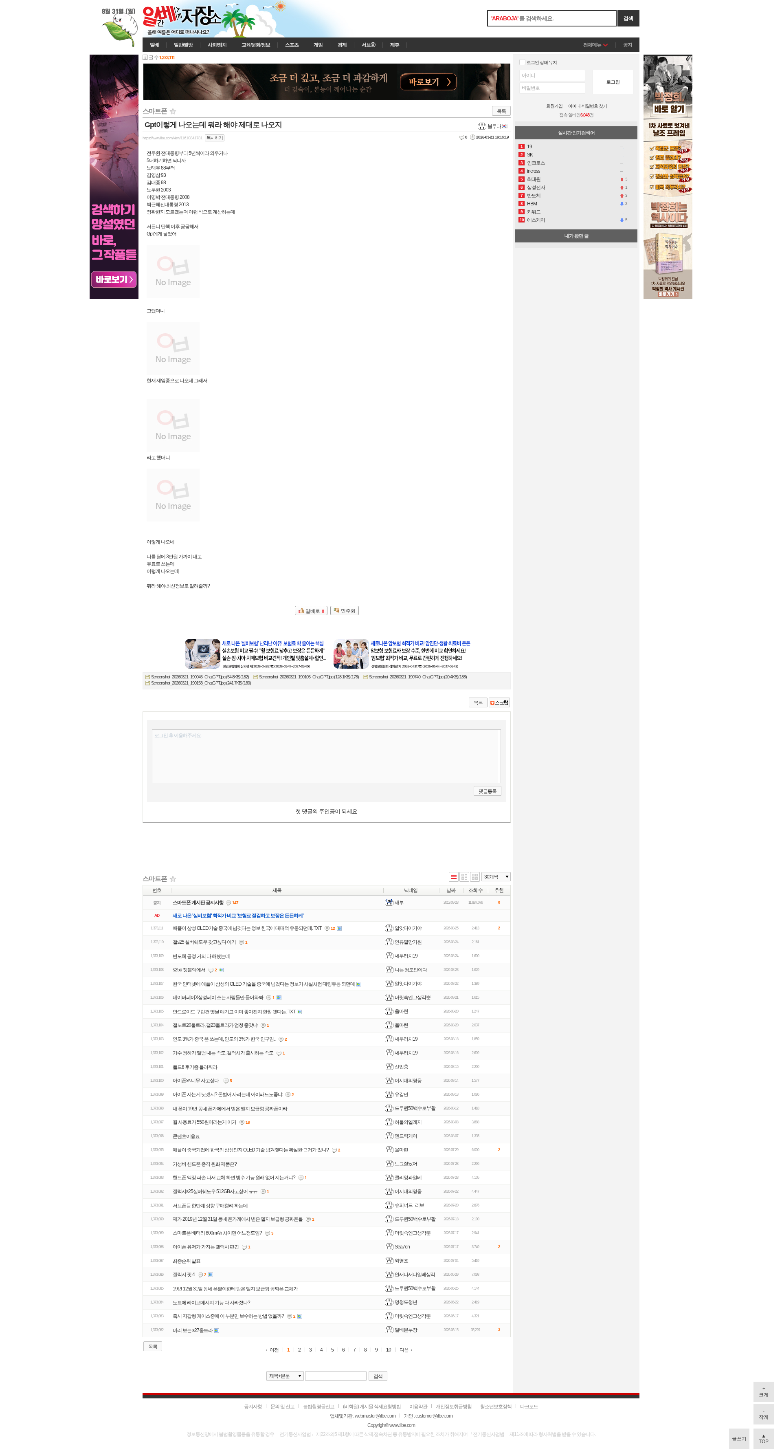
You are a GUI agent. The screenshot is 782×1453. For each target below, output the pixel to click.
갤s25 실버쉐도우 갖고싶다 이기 (204, 942)
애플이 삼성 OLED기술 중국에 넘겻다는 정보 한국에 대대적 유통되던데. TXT (247, 928)
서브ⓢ (368, 45)
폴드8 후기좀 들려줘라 (195, 1067)
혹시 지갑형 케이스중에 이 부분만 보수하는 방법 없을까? (228, 1316)
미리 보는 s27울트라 (193, 1330)
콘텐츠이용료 (186, 1136)
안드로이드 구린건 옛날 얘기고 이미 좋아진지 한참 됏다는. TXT (234, 1012)
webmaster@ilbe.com (375, 1416)
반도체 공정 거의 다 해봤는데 (201, 956)
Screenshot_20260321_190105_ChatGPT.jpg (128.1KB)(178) (309, 676)
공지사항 (253, 1406)
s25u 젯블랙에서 (189, 970)
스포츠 (292, 45)
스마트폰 (155, 111)
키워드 (533, 212)
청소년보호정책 (496, 1406)
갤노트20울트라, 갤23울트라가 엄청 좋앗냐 (215, 1025)
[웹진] (464, 877)
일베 (154, 45)
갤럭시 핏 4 (184, 1274)
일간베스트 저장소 (193, 18)
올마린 (401, 1011)
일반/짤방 (183, 45)
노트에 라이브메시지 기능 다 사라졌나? (211, 1302)
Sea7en (402, 1247)
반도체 (533, 195)
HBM (532, 204)
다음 (404, 1349)
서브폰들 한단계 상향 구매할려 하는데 (210, 1206)
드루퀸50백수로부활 (415, 1108)
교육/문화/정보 (256, 45)
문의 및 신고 (282, 1406)
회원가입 (554, 106)
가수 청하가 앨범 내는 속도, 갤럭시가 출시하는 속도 (223, 1053)
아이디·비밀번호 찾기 (587, 106)
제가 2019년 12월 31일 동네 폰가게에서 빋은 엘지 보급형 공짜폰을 (238, 1219)
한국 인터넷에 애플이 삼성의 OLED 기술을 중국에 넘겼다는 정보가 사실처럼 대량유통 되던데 (264, 984)
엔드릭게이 (406, 1136)
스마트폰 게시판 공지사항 (198, 902)
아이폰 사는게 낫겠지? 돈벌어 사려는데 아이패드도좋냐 (227, 1094)
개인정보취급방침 (454, 1406)
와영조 (401, 1261)
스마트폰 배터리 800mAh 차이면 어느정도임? (217, 1233)
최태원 (533, 179)
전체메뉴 (592, 45)
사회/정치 (217, 45)
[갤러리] (475, 877)
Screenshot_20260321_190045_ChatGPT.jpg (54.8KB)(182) (200, 676)
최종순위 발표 (186, 1261)
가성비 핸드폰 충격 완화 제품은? (205, 1164)
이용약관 (418, 1406)
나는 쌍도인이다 (411, 970)
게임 (318, 45)
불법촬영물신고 (318, 1406)
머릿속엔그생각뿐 (413, 997)
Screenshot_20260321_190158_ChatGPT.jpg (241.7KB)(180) (201, 682)
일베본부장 (406, 1330)
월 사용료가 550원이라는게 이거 (204, 1122)
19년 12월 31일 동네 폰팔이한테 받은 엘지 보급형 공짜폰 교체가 (235, 1289)
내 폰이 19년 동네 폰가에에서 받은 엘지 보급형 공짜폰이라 (230, 1109)
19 (529, 147)
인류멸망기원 (408, 942)
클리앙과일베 (408, 1177)
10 (388, 1350)
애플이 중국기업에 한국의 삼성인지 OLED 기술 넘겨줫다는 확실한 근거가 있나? (251, 1150)
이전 (274, 1350)
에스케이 (536, 220)
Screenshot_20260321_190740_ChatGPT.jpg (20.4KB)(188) (418, 676)
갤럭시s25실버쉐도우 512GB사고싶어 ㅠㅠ (215, 1191)
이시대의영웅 (408, 1080)
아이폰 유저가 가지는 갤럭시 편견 (206, 1247)
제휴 (394, 45)
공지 (627, 45)
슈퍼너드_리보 (409, 1205)
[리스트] (454, 877)
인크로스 (536, 163)
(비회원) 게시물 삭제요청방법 (372, 1406)
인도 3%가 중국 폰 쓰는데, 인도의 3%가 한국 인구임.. (224, 1039)
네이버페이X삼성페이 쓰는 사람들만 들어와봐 (218, 997)
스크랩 (499, 702)
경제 (342, 45)
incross (533, 171)
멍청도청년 (406, 1302)
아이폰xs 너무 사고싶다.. (196, 1080)
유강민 (401, 1094)
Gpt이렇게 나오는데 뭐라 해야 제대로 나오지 (213, 125)
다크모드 (529, 1406)
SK (530, 155)
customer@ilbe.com (434, 1416)
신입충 (401, 1067)
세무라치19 (406, 956)
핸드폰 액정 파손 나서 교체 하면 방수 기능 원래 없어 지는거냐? (234, 1177)
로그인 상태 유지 (542, 62)
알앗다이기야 (408, 928)
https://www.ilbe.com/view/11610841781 (172, 138)
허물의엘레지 (408, 1122)
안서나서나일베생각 (415, 1274)
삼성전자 (536, 187)
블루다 (494, 126)
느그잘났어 (406, 1164)
